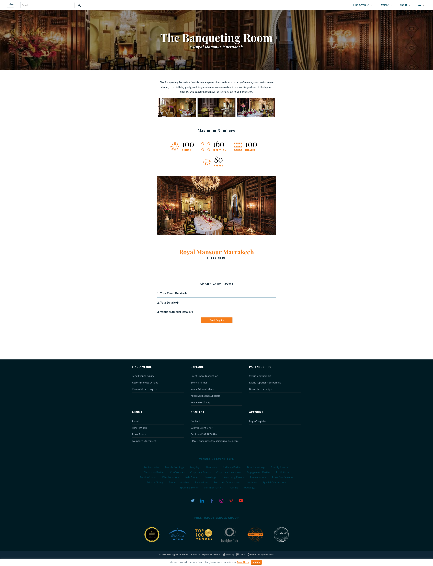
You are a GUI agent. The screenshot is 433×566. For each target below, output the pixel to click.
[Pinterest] (231, 500)
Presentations (258, 477)
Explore (384, 5)
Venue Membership (260, 376)
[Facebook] (211, 500)
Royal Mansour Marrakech (216, 254)
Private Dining (154, 482)
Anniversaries (151, 467)
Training (233, 487)
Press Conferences (282, 477)
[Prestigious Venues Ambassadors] (255, 542)
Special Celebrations (275, 482)
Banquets (211, 467)
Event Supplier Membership (265, 382)
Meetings (210, 477)
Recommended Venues (145, 382)
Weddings (249, 487)
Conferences (177, 472)
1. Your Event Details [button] (171, 293)
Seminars (251, 482)
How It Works (139, 427)
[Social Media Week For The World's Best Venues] (281, 542)
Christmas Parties (154, 472)
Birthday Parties (232, 467)
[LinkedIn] (202, 500)
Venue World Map (200, 402)
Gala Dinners (192, 477)
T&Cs (241, 554)
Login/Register (258, 421)
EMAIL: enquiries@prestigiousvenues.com (214, 441)
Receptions (201, 482)
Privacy (229, 554)
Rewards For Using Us (144, 389)
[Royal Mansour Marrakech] (216, 234)
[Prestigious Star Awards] (152, 542)
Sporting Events (189, 487)
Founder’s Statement (144, 441)
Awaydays (195, 467)
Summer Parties (213, 487)
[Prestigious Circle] (229, 542)
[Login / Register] (421, 5)
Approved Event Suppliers (205, 395)
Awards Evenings (174, 467)
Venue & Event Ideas (202, 389)
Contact (195, 421)
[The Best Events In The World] (177, 542)
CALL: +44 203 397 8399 (204, 434)
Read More (243, 562)
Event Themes (199, 382)
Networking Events (233, 477)
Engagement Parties (258, 472)
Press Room (139, 434)
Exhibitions (282, 472)
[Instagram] (221, 500)
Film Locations (170, 477)
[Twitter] (192, 500)
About (403, 5)
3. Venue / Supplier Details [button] (174, 312)
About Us (137, 421)
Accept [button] (256, 562)
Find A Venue (361, 5)
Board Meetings (256, 467)
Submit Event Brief (202, 427)
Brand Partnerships (260, 389)
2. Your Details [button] (166, 302)
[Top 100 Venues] (203, 542)
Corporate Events (200, 472)
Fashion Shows (148, 477)
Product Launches (179, 482)
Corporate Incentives (228, 472)
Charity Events (279, 467)
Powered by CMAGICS (262, 554)
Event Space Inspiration (204, 376)
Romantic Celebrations (227, 482)
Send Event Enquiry (143, 376)
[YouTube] (240, 500)
